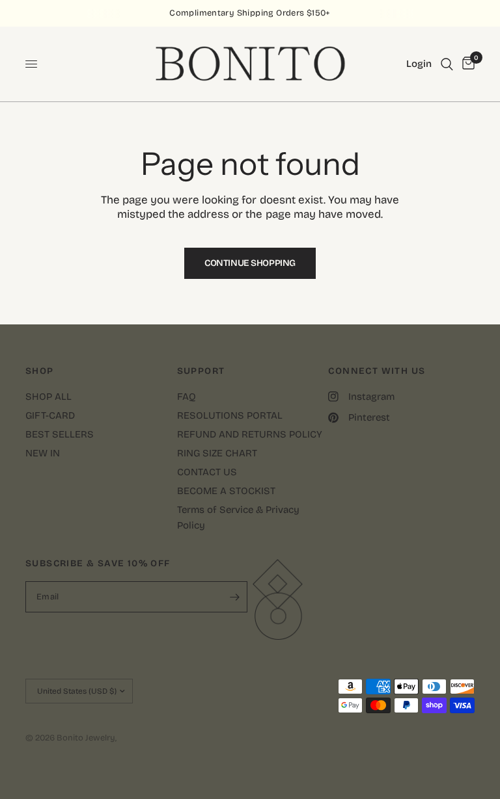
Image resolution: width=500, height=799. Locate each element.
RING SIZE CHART (217, 453)
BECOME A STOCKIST (226, 491)
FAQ (186, 396)
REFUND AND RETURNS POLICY (249, 434)
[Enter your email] (234, 596)
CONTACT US (207, 472)
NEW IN (42, 453)
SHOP (39, 371)
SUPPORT (201, 371)
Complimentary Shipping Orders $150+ (250, 13)
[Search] (447, 64)
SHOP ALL (48, 396)
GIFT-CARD (50, 415)
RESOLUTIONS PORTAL (230, 415)
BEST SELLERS (59, 434)
